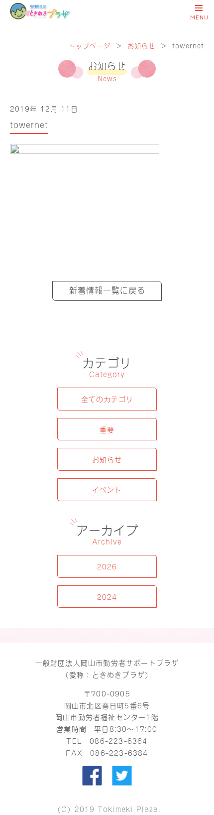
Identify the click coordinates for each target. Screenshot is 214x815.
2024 (107, 596)
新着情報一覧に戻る (107, 289)
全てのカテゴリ (107, 399)
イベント (107, 489)
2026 (107, 566)
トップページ (89, 45)
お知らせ (141, 45)
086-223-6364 (118, 740)
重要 (107, 429)
